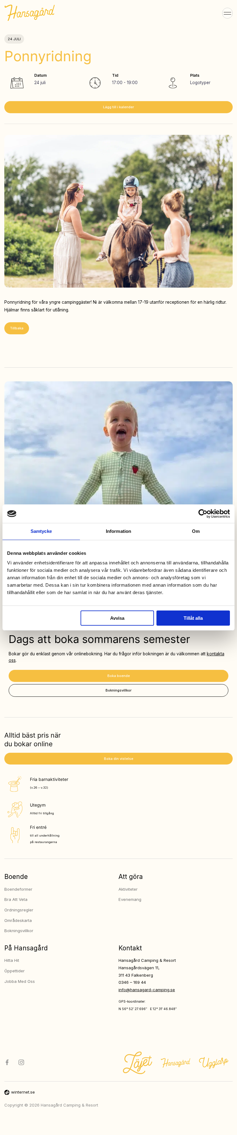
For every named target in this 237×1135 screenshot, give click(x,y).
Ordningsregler (18, 909)
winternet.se (23, 1092)
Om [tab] (196, 531)
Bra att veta (15, 899)
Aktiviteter (128, 889)
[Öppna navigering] (227, 12)
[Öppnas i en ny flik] (203, 513)
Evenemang (129, 899)
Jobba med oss (19, 981)
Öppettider (14, 970)
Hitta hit (11, 960)
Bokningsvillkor (18, 930)
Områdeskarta (18, 920)
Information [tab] (118, 531)
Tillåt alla (193, 618)
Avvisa (117, 618)
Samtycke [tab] (41, 531)
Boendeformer (18, 889)
